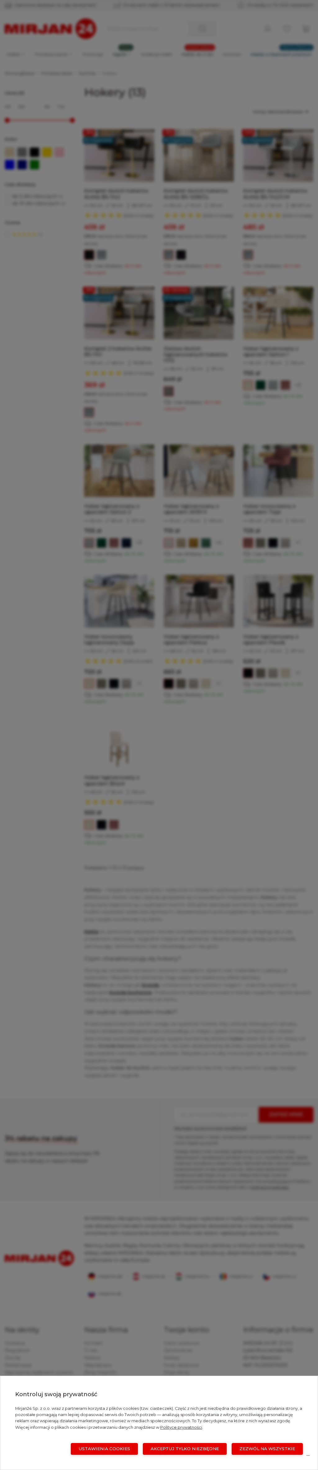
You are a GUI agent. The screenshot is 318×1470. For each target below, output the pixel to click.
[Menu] (308, 1457)
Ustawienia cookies (104, 1448)
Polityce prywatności (181, 1427)
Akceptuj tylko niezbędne (185, 1448)
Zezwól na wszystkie (267, 1448)
